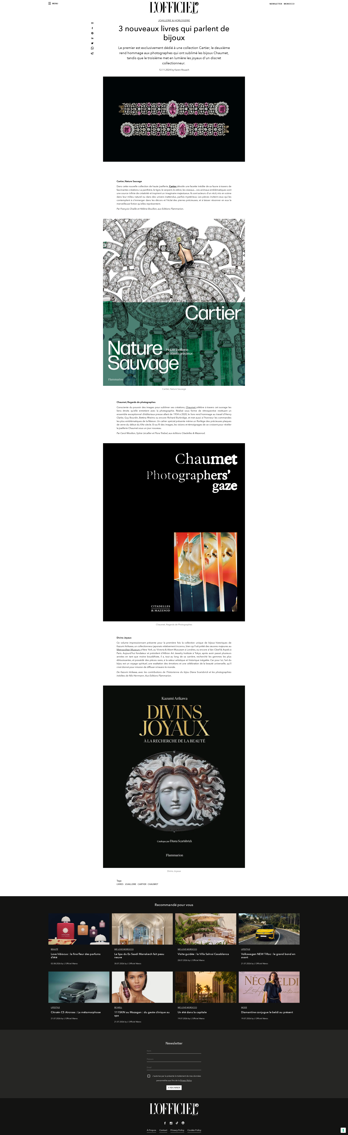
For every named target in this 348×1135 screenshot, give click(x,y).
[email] (92, 23)
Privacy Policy (186, 1080)
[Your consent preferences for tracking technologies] (343, 1130)
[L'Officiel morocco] (174, 8)
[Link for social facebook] (165, 1123)
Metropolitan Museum (129, 649)
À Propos (151, 1130)
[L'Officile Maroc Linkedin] (183, 1123)
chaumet (153, 884)
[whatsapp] (92, 48)
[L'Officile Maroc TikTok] (177, 1123)
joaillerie (130, 884)
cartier (142, 884)
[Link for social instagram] (171, 1123)
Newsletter (276, 4)
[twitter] (92, 43)
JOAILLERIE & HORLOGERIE (174, 20)
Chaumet (191, 407)
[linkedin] (92, 38)
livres (120, 884)
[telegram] (92, 53)
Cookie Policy (194, 1130)
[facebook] (92, 28)
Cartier (173, 186)
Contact (163, 1130)
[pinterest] (92, 33)
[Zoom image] (174, 302)
